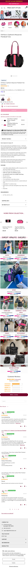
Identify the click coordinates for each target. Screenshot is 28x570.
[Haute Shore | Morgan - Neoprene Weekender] (7, 325)
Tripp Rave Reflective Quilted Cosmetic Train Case (12, 125)
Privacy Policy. (21, 555)
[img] (4, 415)
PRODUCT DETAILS (6, 138)
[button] (4, 86)
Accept (13, 559)
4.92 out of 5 (18, 379)
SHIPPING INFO (5, 200)
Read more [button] (18, 423)
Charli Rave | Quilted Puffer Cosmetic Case (12, 120)
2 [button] (12, 509)
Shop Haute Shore (14, 237)
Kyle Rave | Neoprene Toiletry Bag (7, 227)
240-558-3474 (7, 528)
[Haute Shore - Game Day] (7, 302)
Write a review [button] (14, 394)
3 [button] (14, 509)
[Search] (4, 8)
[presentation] (1, 222)
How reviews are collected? (7, 513)
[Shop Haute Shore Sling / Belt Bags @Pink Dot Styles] (21, 302)
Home (2, 30)
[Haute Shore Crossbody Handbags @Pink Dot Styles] (21, 247)
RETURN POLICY (6, 204)
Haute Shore (3, 84)
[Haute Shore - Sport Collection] (14, 274)
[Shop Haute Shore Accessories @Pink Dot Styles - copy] (21, 325)
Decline (13, 562)
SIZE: (6, 102)
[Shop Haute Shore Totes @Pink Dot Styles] (7, 247)
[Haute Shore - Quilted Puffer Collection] (14, 352)
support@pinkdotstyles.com (10, 530)
